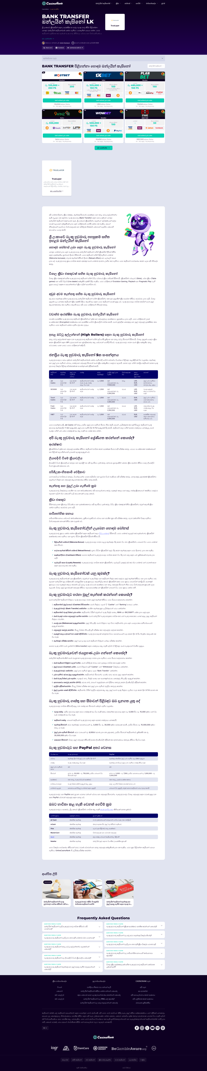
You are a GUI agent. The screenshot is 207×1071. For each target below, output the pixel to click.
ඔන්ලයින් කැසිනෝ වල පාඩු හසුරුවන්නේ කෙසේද (99, 1003)
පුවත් (163, 3)
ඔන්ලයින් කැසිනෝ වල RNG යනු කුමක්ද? (99, 999)
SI (44, 1028)
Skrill (52, 837)
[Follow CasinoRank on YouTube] (152, 1028)
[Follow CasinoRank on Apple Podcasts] (163, 1028)
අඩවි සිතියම (127, 1068)
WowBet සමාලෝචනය (103, 139)
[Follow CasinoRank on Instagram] (142, 1028)
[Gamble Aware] (129, 1048)
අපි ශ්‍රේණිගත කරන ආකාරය (143, 999)
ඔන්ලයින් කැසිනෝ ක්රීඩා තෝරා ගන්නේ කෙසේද (99, 991)
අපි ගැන (143, 987)
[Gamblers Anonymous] (66, 1048)
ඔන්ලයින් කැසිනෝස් (103, 3)
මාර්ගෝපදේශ (151, 3)
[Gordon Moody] (100, 1048)
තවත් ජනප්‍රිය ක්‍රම (106, 809)
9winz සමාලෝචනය (62, 139)
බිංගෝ (59, 987)
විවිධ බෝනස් (104, 533)
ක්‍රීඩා (117, 3)
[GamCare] (81, 1048)
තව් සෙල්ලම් (59, 995)
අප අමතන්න (143, 991)
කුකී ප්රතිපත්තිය (81, 1068)
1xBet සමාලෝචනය (103, 104)
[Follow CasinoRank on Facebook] (137, 1028)
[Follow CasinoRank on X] (147, 1028)
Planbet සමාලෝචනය (144, 104)
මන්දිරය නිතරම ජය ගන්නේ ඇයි (99, 987)
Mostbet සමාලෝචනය (62, 104)
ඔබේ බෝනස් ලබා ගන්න (62, 100)
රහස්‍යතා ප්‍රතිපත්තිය (143, 1003)
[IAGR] (54, 1048)
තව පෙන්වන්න (102, 148)
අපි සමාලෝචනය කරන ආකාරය (143, 995)
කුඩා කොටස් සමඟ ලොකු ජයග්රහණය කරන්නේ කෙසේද (99, 995)
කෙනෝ (60, 991)
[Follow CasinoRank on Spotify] (157, 1028)
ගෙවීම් (138, 3)
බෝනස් (127, 3)
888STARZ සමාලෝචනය (145, 139)
